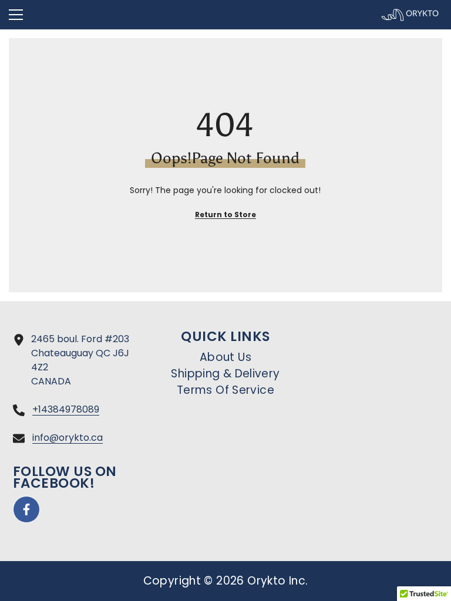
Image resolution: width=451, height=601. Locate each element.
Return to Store (225, 215)
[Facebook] (26, 509)
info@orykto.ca (67, 437)
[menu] (16, 15)
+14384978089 (65, 409)
